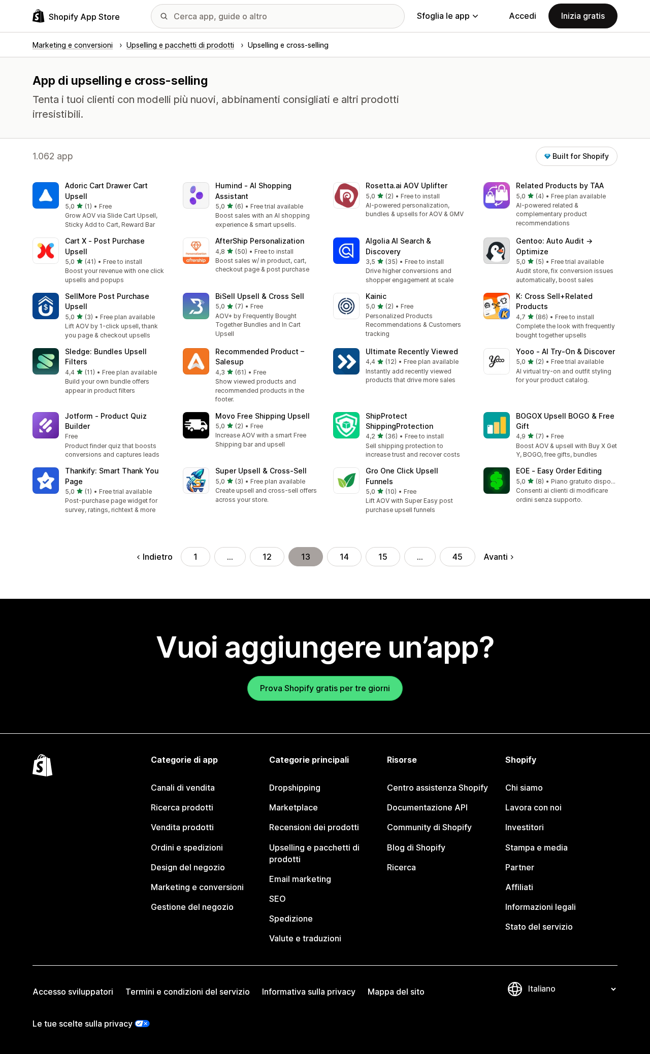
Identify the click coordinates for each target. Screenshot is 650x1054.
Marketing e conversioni (197, 887)
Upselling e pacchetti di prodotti (314, 853)
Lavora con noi (533, 807)
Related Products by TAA (560, 185)
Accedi (522, 16)
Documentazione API (427, 807)
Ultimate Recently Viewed (412, 351)
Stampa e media (536, 847)
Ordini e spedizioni (187, 847)
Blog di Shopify (416, 847)
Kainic (376, 296)
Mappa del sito (396, 992)
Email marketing (300, 879)
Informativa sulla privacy (308, 992)
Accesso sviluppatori (72, 992)
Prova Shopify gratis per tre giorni (325, 688)
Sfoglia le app (443, 16)
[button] (99, 205)
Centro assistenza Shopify (437, 788)
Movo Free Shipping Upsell (262, 416)
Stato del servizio (539, 927)
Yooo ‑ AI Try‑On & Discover (565, 351)
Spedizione (291, 918)
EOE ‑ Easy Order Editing (559, 470)
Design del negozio (188, 867)
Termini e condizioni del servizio (187, 992)
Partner (519, 867)
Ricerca (401, 867)
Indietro (158, 557)
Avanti (495, 557)
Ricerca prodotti (182, 807)
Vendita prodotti (182, 827)
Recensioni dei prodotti (314, 827)
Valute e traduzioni (305, 938)
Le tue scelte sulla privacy (82, 1023)
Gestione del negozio (192, 907)
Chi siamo (524, 788)
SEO (277, 899)
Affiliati (519, 887)
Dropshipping (294, 788)
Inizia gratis (583, 16)
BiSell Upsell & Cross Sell (259, 296)
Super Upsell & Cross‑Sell (261, 470)
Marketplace (293, 807)
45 (457, 557)
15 (382, 557)
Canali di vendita (183, 788)
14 (344, 557)
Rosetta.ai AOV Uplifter (406, 185)
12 (267, 557)
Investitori (524, 827)
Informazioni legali (540, 907)
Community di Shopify (429, 827)
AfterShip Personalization (259, 240)
